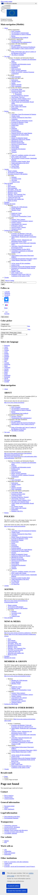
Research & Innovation (17, 142)
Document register (9, 806)
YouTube (6, 313)
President (6, 202)
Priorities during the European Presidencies (23, 47)
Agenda (6, 169)
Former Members (16, 208)
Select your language (6, 334)
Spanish (6, 355)
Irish (5, 361)
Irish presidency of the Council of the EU (22, 48)
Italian (6, 366)
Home (6, 776)
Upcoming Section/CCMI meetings (17, 174)
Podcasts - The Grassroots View (17, 194)
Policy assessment (16, 86)
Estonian (6, 356)
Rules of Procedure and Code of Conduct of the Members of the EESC (23, 52)
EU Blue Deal (15, 164)
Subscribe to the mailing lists (16, 199)
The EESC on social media (15, 196)
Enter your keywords (6, 282)
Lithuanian (7, 367)
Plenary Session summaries (18, 70)
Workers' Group (15, 214)
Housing (13, 136)
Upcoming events (16, 178)
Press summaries (12, 188)
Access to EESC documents (12, 827)
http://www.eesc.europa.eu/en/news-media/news (17, 633)
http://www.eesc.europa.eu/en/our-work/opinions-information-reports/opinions (18, 454)
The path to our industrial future (20, 100)
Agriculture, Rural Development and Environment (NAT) (21, 246)
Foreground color (5, 326)
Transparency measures (10, 825)
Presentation (18, 94)
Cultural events (15, 182)
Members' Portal (15, 210)
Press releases (11, 186)
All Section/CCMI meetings (15, 172)
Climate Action (15, 116)
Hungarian (7, 364)
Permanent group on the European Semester (23, 266)
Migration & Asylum (17, 141)
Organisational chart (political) (19, 37)
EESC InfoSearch (9, 809)
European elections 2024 (18, 91)
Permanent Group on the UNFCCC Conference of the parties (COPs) (21, 275)
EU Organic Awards (17, 105)
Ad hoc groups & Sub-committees (20, 263)
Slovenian (7, 380)
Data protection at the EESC (12, 816)
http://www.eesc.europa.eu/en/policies (14, 526)
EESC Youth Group (16, 273)
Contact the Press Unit (14, 197)
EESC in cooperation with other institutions (16, 862)
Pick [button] (28, 326)
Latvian (6, 369)
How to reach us (8, 795)
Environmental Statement (11, 818)
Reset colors (13, 332)
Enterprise (14, 128)
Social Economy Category (18, 227)
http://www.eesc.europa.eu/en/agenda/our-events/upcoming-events (16, 601)
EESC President (15, 31)
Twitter (7, 296)
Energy (13, 127)
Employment (14, 125)
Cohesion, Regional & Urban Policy (21, 117)
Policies (6, 111)
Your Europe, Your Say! (18, 97)
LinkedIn (7, 291)
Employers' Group (16, 213)
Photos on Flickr (12, 200)
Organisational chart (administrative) (21, 42)
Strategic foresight (16, 84)
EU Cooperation (16, 45)
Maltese (6, 370)
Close (19, 332)
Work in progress (16, 69)
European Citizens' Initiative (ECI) (21, 98)
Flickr (6, 308)
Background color (6, 329)
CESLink (7, 865)
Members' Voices (12, 193)
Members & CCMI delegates (19, 207)
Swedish (6, 381)
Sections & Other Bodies (11, 230)
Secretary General (16, 40)
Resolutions (14, 67)
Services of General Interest (19, 144)
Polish (6, 373)
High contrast (4, 317)
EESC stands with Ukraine (18, 106)
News (9, 185)
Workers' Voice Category (18, 219)
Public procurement (9, 853)
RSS (5, 842)
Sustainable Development (18, 149)
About (6, 28)
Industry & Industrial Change (19, 138)
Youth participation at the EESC (20, 163)
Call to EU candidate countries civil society (23, 155)
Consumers (14, 119)
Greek (6, 352)
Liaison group (8, 863)
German (6, 350)
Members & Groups (9, 203)
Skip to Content (9, 280)
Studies (13, 83)
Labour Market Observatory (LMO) (21, 260)
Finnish (6, 358)
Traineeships (7, 851)
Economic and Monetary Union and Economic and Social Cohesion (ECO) (22, 234)
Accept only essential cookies (17, 891)
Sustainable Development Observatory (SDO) (24, 258)
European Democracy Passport (20, 95)
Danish (6, 348)
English (6, 353)
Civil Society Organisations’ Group (21, 216)
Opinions (13, 62)
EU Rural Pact (15, 167)
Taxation (13, 150)
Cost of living (15, 166)
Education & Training (17, 124)
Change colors (5, 324)
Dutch (6, 372)
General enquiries (9, 798)
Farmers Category (16, 222)
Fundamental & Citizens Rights (20, 134)
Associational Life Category (19, 224)
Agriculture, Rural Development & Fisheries (23, 114)
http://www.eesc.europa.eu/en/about (14, 402)
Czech (6, 347)
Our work (7, 56)
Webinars (14, 177)
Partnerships (14, 108)
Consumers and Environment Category (22, 221)
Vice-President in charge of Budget (21, 34)
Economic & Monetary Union (19, 122)
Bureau (13, 36)
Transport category (16, 229)
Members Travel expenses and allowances (16, 830)
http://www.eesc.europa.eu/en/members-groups (17, 676)
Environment (15, 130)
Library (6, 807)
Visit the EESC (8, 797)
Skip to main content (6, 1)
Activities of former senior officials (14, 832)
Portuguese (7, 375)
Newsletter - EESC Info (14, 189)
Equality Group (15, 271)
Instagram (7, 293)
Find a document (16, 76)
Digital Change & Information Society (22, 120)
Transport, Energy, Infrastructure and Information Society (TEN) (21, 240)
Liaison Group (15, 265)
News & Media (8, 183)
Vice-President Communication (20, 33)
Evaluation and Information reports (21, 64)
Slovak (6, 378)
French (6, 359)
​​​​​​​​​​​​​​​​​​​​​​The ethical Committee (17, 55)
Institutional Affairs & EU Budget (20, 139)
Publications (14, 80)
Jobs (5, 849)
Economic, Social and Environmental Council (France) (19, 866)
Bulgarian (7, 345)
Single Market (15, 145)
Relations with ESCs (17, 109)
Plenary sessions (12, 171)
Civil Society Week (16, 89)
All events (14, 180)
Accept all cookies (13, 886)
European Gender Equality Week (20, 161)
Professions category (17, 225)
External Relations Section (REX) (20, 249)
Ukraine (6, 277)
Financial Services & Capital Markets (21, 133)
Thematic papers (16, 81)
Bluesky (6, 302)
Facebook (7, 295)
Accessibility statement (10, 833)
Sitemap (6, 841)
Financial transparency (10, 828)
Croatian (6, 363)
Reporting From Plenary (14, 191)
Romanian (7, 377)
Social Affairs (15, 147)
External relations (16, 131)
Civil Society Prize (16, 92)
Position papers (15, 65)
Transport (14, 152)
